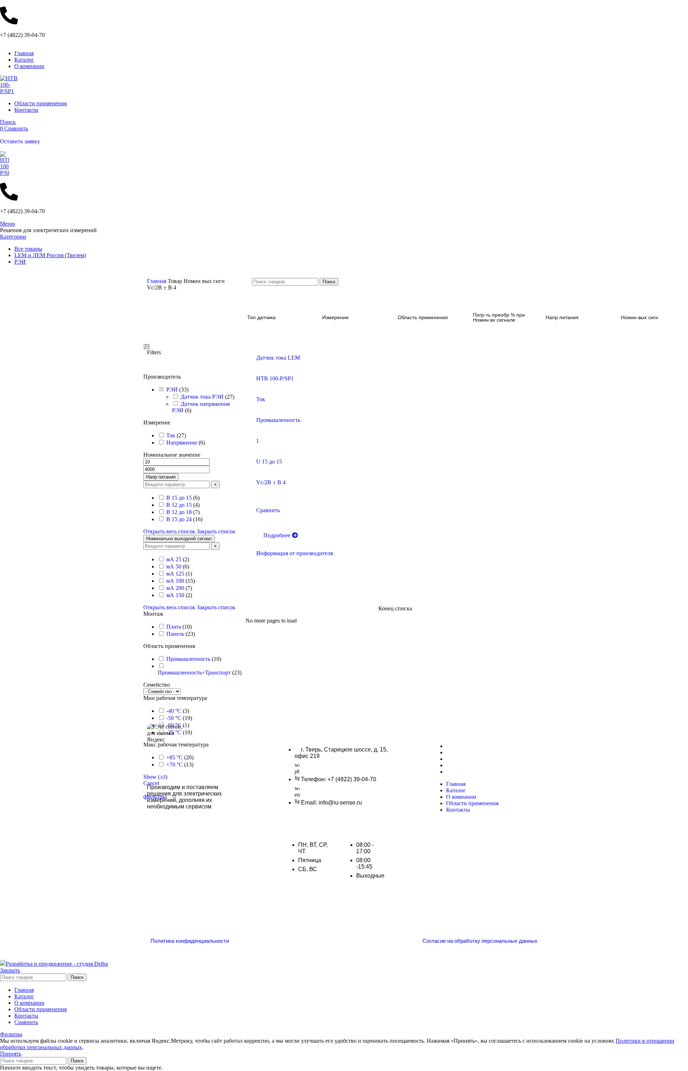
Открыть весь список (169, 531)
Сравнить (26, 1022)
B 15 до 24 (179, 519)
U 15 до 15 (269, 461)
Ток (170, 435)
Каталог (456, 752)
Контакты (458, 772)
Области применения (474, 765)
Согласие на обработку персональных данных (480, 941)
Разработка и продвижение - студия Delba (57, 964)
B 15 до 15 (179, 498)
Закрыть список (216, 531)
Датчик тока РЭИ (202, 397)
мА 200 (175, 588)
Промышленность (188, 659)
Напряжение (181, 443)
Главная (157, 281)
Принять (10, 1054)
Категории (13, 237)
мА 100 (175, 581)
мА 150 (175, 595)
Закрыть (10, 970)
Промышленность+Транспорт (194, 672)
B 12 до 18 (179, 512)
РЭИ (172, 389)
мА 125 (175, 574)
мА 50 (173, 566)
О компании (462, 759)
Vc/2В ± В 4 (271, 482)
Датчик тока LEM (278, 358)
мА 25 (173, 559)
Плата (173, 627)
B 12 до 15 (179, 505)
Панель (175, 634)
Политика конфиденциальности (189, 941)
